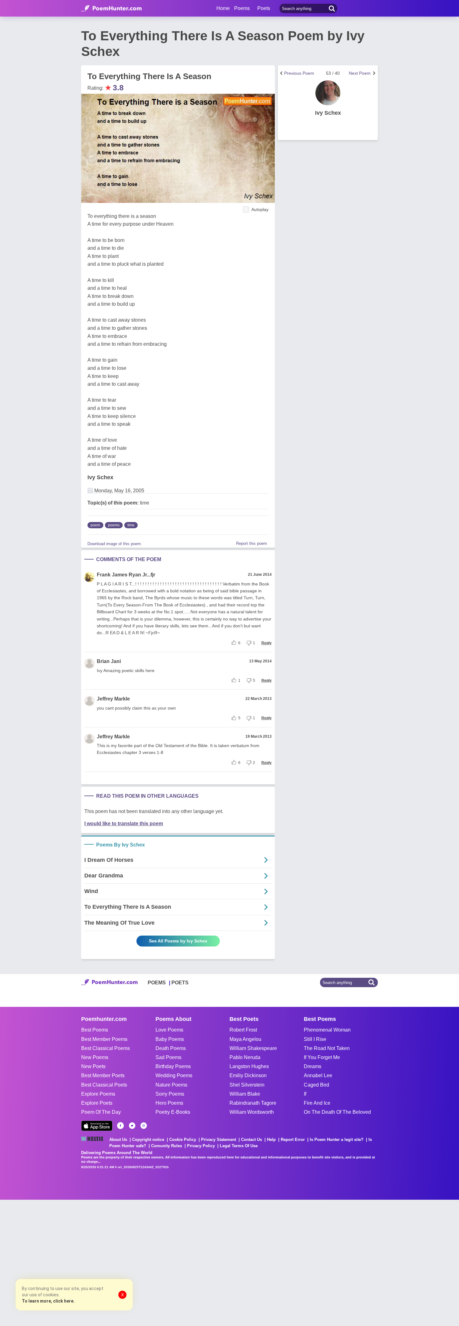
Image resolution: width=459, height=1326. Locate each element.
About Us (118, 1139)
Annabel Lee (318, 1075)
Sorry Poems (169, 1094)
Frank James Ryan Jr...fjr (126, 574)
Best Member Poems (104, 1039)
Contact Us (251, 1139)
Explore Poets (96, 1103)
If (305, 1094)
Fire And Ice (317, 1103)
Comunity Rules (166, 1145)
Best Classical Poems (105, 1048)
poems (114, 525)
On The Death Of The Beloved (337, 1112)
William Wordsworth (252, 1112)
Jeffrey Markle (113, 698)
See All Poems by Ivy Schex (178, 940)
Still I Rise (315, 1039)
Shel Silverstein (247, 1084)
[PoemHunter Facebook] (120, 1125)
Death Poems (170, 1048)
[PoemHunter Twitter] (132, 1125)
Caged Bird (316, 1084)
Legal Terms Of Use (239, 1145)
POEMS (157, 982)
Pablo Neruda (245, 1057)
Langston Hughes (249, 1066)
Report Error (293, 1139)
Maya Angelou (245, 1039)
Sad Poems (168, 1057)
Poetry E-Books (172, 1112)
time (131, 525)
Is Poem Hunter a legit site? (336, 1139)
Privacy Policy (201, 1145)
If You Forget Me (322, 1057)
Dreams (312, 1066)
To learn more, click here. (48, 1300)
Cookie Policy (182, 1139)
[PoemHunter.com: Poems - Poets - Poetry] (111, 8)
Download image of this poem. (114, 543)
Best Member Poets (103, 1075)
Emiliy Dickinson (248, 1075)
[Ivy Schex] (328, 92)
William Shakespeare (253, 1048)
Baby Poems (169, 1039)
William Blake (245, 1094)
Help (271, 1139)
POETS (180, 982)
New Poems (94, 1057)
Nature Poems (171, 1084)
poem (95, 525)
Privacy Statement (218, 1139)
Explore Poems (98, 1094)
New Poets (93, 1066)
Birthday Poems (173, 1066)
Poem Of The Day (101, 1112)
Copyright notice (148, 1139)
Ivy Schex (100, 477)
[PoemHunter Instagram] (143, 1125)
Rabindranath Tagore (253, 1103)
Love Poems (169, 1029)
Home (223, 8)
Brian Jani (109, 661)
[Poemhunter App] (96, 1126)
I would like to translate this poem (123, 823)
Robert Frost (243, 1029)
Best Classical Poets (104, 1084)
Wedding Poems (173, 1075)
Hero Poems (169, 1103)
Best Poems (94, 1029)
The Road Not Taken (327, 1048)
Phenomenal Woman (327, 1029)
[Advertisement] (93, 1262)
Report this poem (251, 543)
